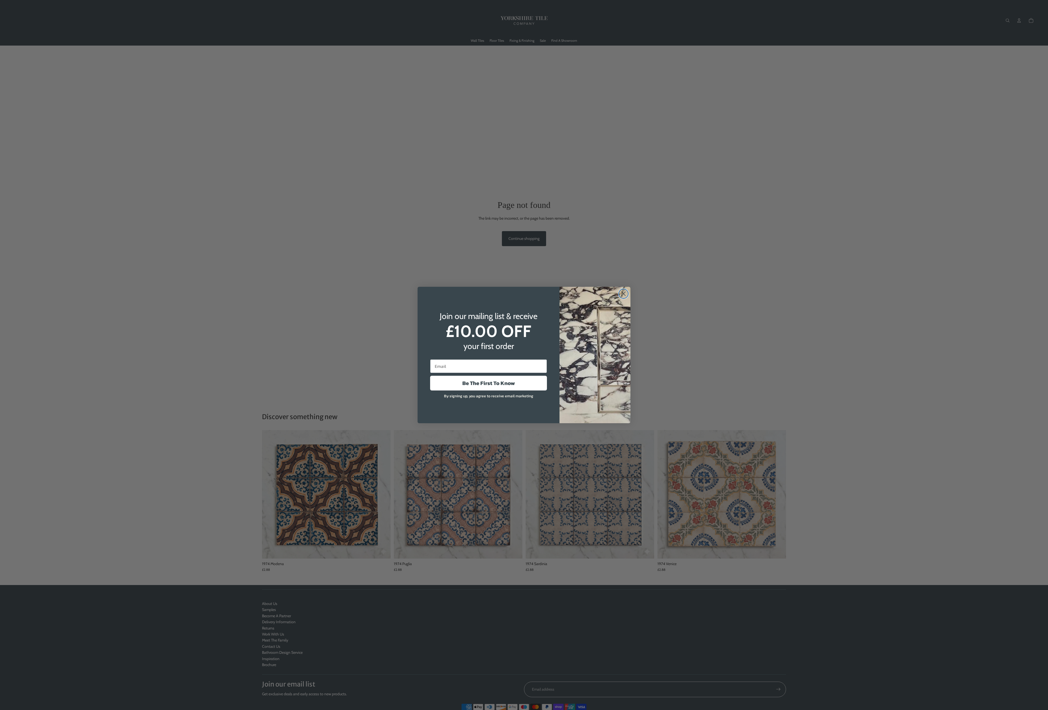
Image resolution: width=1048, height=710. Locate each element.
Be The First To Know (488, 383)
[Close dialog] (623, 294)
